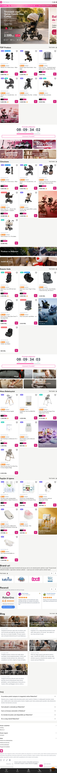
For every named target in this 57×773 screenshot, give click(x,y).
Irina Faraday (25, 593)
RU (53, 2)
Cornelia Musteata (51, 593)
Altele (1, 738)
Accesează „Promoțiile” (28, 136)
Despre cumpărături (5, 725)
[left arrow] (51, 573)
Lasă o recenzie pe (7, 607)
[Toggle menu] (56, 2)
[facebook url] (4, 760)
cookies (35, 763)
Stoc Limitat (7, 51)
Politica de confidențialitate (6, 740)
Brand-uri (2, 729)
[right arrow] (55, 573)
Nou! (2, 51)
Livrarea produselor (4, 744)
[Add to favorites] (17, 51)
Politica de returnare (4, 742)
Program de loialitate (5, 746)
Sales (6, 78)
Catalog (2, 727)
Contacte (2, 735)
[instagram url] (1, 760)
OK (41, 765)
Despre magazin (4, 733)
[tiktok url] (7, 760)
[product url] (9, 56)
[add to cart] (16, 74)
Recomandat (3, 192)
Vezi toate (52, 47)
